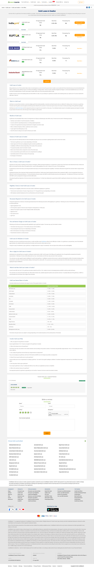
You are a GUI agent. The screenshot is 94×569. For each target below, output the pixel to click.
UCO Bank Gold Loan (13, 472)
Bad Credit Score (78, 496)
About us (10, 494)
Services (10, 566)
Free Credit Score (25, 2)
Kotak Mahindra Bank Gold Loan (66, 459)
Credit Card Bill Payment (33, 499)
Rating (21, 409)
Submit (47, 433)
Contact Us (66, 2)
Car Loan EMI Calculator (63, 496)
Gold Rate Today (48, 496)
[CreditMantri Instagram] (19, 509)
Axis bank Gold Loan (38, 444)
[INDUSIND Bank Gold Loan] (14, 72)
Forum (9, 497)
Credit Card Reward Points (80, 492)
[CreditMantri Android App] (66, 509)
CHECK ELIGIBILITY (79, 22)
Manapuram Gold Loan (14, 463)
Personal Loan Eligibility (33, 492)
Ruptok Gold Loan (26, 34)
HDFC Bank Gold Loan (14, 456)
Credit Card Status (32, 501)
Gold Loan (20, 497)
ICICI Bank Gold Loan (38, 456)
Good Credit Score (78, 497)
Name (20, 403)
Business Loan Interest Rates (34, 496)
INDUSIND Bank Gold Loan (39, 459)
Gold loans (44, 241)
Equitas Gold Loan (38, 453)
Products (15, 566)
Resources (10, 499)
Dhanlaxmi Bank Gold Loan (15, 453)
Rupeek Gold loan (63, 463)
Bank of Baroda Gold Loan (15, 447)
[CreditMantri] (13, 2)
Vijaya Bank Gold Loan (64, 472)
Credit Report (77, 494)
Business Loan (21, 496)
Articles (9, 492)
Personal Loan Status (32, 497)
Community (44, 2)
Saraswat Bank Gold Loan (39, 466)
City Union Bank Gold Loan (40, 450)
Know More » (79, 24)
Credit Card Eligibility (32, 494)
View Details (23, 29)
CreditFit (50, 2)
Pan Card (47, 494)
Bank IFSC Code (48, 491)
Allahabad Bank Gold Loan (15, 444)
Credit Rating (77, 499)
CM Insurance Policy (46, 566)
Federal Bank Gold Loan (64, 453)
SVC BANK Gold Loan (13, 469)
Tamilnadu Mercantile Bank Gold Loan (67, 469)
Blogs (9, 491)
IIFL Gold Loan (62, 456)
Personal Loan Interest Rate (34, 491)
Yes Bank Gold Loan (13, 475)
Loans (38, 2)
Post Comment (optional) (24, 418)
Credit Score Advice (78, 501)
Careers (54, 566)
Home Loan (20, 494)
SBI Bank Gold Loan (63, 466)
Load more (47, 81)
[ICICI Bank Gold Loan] (14, 60)
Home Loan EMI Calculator (63, 492)
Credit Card (20, 492)
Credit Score (20, 499)
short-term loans (19, 108)
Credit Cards (33, 2)
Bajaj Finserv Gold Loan (64, 444)
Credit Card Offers (78, 491)
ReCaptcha (50, 409)
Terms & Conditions (28, 566)
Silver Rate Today (48, 497)
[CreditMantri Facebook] (9, 509)
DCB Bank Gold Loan (63, 450)
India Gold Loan (26, 22)
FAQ (9, 496)
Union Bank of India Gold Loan (40, 472)
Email (49, 403)
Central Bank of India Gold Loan (16, 450)
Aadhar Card (47, 492)
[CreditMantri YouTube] (23, 509)
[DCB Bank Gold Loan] (14, 48)
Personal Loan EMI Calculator (64, 491)
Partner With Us (59, 2)
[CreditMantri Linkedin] (16, 509)
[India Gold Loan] (14, 23)
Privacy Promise (37, 566)
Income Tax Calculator (62, 494)
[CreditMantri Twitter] (12, 509)
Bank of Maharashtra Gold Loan (41, 447)
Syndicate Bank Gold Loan (39, 469)
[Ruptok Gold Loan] (14, 35)
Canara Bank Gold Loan (64, 447)
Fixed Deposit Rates (49, 499)
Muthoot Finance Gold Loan (40, 463)
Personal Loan (21, 491)
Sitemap (20, 566)
